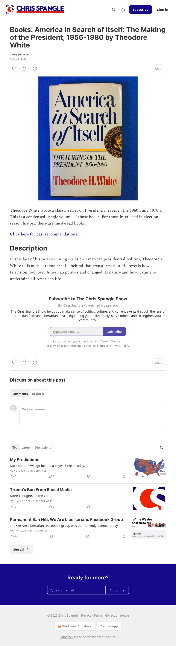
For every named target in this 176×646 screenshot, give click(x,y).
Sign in (162, 9)
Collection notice (117, 615)
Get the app (109, 626)
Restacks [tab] (38, 394)
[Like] (14, 68)
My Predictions (24, 459)
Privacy (86, 615)
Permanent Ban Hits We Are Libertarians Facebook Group (66, 519)
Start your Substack (76, 626)
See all (18, 549)
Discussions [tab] (43, 447)
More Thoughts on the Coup (31, 495)
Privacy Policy (120, 346)
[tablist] (28, 393)
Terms (98, 615)
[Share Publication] (123, 9)
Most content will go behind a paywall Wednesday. (47, 465)
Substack (66, 637)
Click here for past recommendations (43, 234)
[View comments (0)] (24, 68)
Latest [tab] (26, 447)
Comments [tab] (20, 394)
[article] (88, 468)
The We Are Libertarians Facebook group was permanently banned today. (64, 525)
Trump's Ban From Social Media (41, 489)
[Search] (113, 9)
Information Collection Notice (87, 346)
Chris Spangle (19, 54)
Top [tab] (14, 447)
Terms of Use (108, 341)
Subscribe (141, 9)
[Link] (3, 248)
